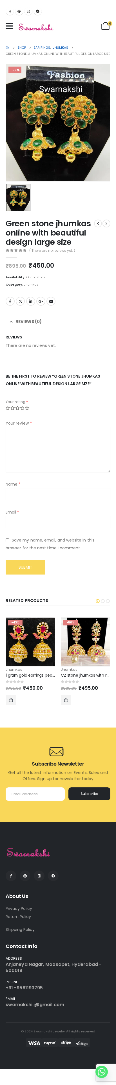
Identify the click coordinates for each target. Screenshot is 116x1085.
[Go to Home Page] (8, 47)
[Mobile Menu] (11, 26)
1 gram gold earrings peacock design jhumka (48, 675)
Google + (40, 301)
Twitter (20, 301)
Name (13, 484)
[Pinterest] (19, 11)
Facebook (10, 301)
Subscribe (89, 794)
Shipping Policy (20, 929)
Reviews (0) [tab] (28, 321)
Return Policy (18, 916)
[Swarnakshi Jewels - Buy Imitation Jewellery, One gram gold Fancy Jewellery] (36, 27)
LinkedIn (30, 301)
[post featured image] (30, 642)
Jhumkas (31, 284)
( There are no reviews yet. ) (52, 250)
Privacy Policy (19, 908)
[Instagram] (28, 11)
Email (50, 301)
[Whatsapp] (101, 1072)
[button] (97, 601)
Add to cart (11, 700)
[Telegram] (38, 11)
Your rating (17, 401)
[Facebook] (10, 11)
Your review (19, 423)
